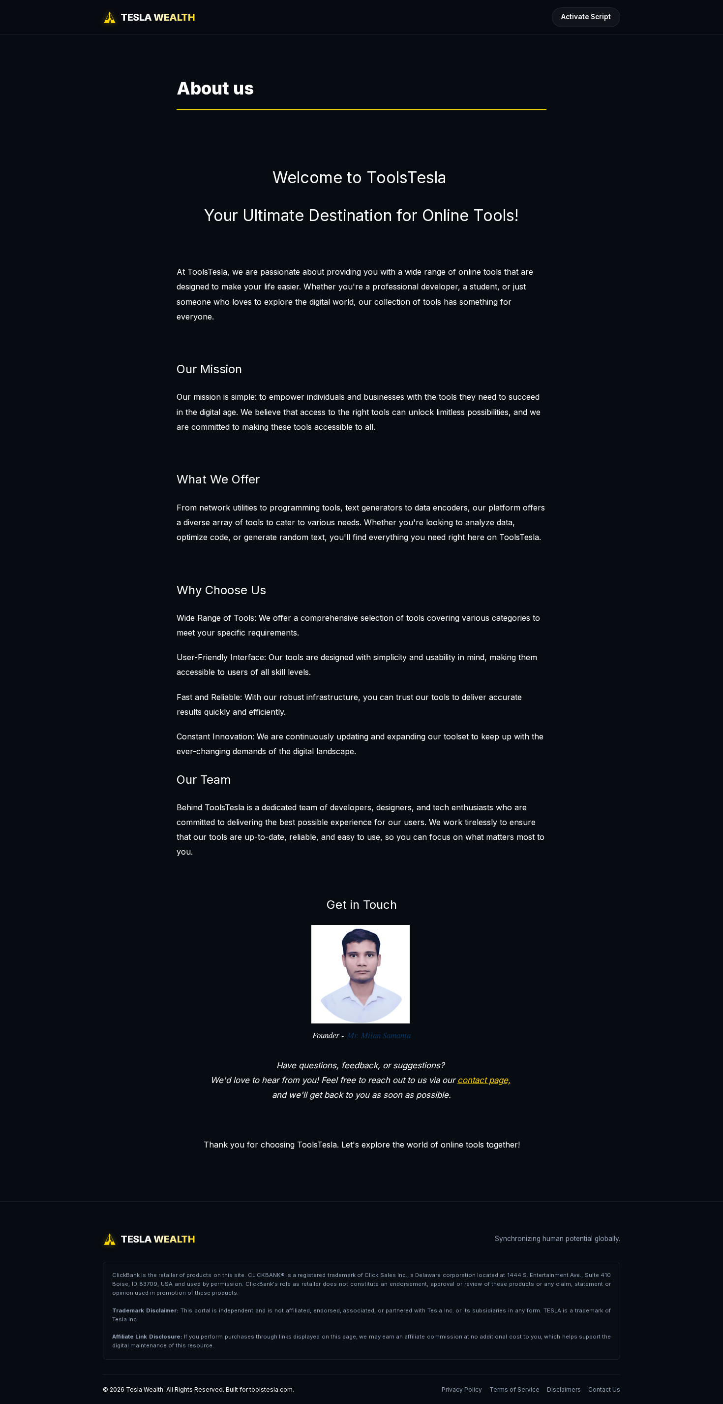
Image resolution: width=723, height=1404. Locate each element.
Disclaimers (564, 1389)
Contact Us (604, 1389)
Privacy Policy (462, 1389)
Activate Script (586, 17)
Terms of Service (514, 1389)
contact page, (484, 1080)
